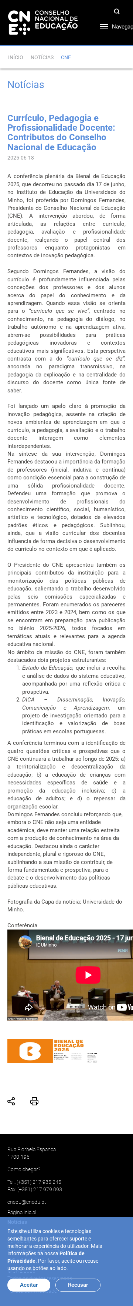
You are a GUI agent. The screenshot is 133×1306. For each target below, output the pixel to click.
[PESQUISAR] (118, 13)
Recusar (78, 1285)
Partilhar (11, 1101)
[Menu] (98, 24)
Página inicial (21, 1212)
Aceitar (29, 1285)
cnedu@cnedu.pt (26, 1202)
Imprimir (34, 1101)
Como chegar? (23, 1169)
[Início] (42, 22)
